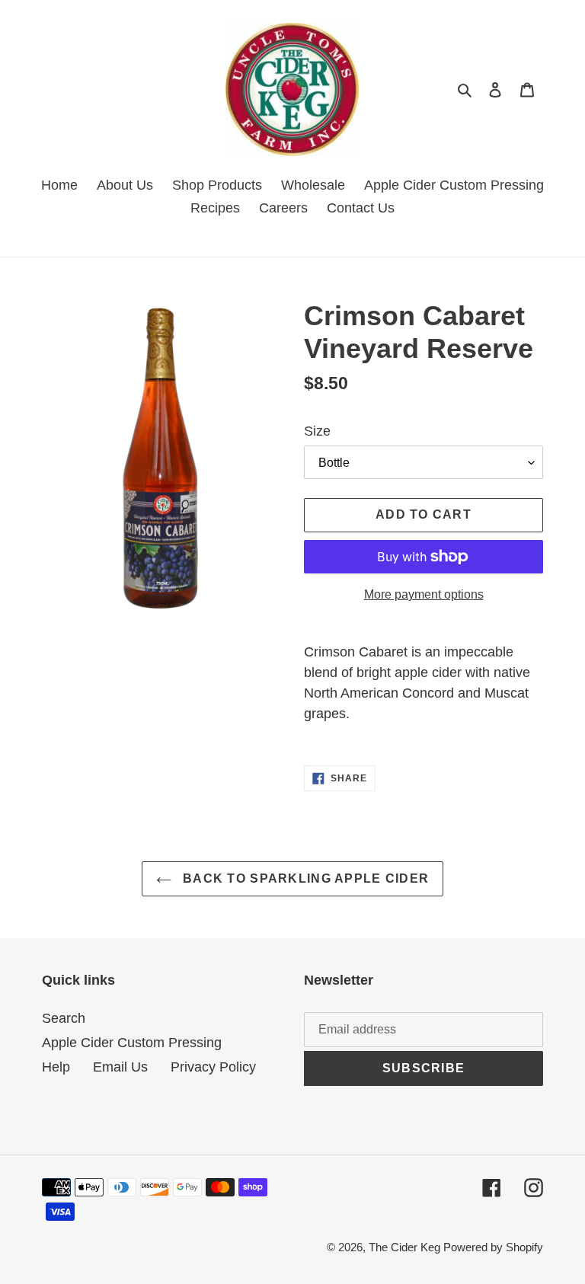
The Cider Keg (406, 1247)
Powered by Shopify (493, 1247)
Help (56, 1067)
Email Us (120, 1067)
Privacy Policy (213, 1067)
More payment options (424, 594)
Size (317, 431)
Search (63, 1018)
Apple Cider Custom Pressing (132, 1042)
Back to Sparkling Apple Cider (304, 878)
